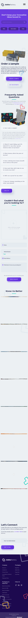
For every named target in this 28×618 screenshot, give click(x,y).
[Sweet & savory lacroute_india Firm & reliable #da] (14, 392)
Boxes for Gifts (5, 588)
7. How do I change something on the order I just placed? (14, 182)
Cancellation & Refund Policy (6, 575)
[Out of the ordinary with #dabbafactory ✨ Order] (14, 474)
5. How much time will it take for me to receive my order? (13, 169)
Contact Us (4, 569)
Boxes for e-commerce (7, 599)
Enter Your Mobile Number (9, 540)
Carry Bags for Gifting (6, 603)
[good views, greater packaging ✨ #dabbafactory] (14, 419)
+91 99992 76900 (18, 531)
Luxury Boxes (5, 601)
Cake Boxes (4, 592)
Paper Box (17, 572)
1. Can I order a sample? (10, 128)
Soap (23, 28)
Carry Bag (17, 574)
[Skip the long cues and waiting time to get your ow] (14, 364)
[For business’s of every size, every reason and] (14, 337)
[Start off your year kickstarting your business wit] (14, 447)
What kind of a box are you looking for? (12, 265)
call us (6, 190)
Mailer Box (17, 569)
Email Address (7, 258)
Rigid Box (17, 567)
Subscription (13, 28)
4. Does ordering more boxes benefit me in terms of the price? (13, 161)
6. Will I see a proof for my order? (13, 175)
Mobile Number (7, 251)
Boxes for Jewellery (6, 585)
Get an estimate (14, 84)
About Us (4, 567)
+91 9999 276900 (18, 104)
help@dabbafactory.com (18, 102)
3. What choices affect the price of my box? (13, 154)
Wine (4, 28)
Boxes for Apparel (6, 608)
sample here (18, 138)
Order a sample (14, 78)
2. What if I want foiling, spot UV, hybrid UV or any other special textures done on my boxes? (12, 145)
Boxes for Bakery (5, 590)
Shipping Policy (5, 578)
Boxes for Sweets (6, 597)
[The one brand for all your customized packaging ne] (14, 309)
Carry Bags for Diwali (6, 605)
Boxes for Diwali (5, 594)
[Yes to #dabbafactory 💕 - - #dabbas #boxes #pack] (14, 501)
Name (5, 245)
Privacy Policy (5, 572)
